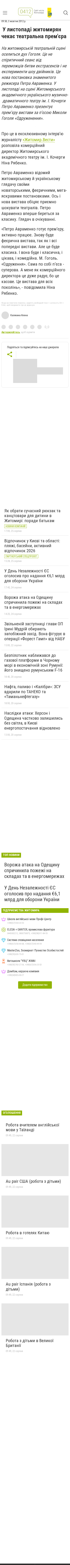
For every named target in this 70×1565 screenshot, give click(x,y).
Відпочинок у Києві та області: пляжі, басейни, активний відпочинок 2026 (32, 545)
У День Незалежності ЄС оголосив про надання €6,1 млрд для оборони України (34, 575)
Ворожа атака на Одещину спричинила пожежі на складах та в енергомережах (33, 602)
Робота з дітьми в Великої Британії (29, 1343)
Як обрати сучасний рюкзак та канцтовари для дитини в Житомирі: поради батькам (32, 515)
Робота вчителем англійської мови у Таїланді (32, 1127)
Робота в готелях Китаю (27, 1232)
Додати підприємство (35, 984)
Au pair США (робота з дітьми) (33, 1181)
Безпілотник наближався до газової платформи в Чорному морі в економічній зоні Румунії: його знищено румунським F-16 (33, 663)
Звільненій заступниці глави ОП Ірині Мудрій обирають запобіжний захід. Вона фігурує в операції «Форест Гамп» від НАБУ (34, 631)
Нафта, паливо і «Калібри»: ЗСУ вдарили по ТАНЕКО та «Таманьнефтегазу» (32, 691)
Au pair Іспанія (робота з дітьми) (28, 1287)
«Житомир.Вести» (39, 139)
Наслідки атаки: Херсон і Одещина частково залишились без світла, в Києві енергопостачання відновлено (33, 721)
